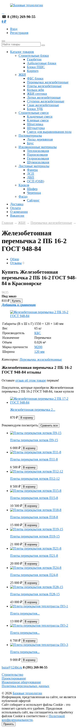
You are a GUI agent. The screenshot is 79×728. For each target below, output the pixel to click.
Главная (7, 223)
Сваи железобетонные (43, 105)
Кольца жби (35, 90)
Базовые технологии (27, 693)
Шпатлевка (35, 124)
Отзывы (16, 263)
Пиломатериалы (30, 135)
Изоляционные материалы (38, 147)
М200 (38, 347)
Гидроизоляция (38, 158)
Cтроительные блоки (34, 55)
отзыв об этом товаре (30, 380)
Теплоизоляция (38, 151)
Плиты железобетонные (44, 86)
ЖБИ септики (37, 93)
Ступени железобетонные (45, 101)
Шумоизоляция (38, 162)
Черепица (34, 192)
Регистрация (19, 32)
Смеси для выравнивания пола (49, 132)
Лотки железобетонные (44, 97)
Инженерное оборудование (21, 682)
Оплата (15, 208)
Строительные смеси (34, 112)
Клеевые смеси (38, 120)
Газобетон (34, 59)
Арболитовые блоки (41, 63)
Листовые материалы (34, 166)
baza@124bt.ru (12, 667)
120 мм (39, 351)
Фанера (32, 170)
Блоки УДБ (35, 109)
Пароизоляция (37, 154)
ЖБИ (22, 74)
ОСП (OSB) (35, 181)
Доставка (16, 204)
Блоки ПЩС (36, 67)
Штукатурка (36, 128)
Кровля (24, 185)
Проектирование (14, 678)
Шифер (32, 189)
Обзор (14, 259)
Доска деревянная (40, 139)
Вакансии (17, 215)
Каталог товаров (22, 52)
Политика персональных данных (25, 686)
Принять (8, 724)
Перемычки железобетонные (47, 82)
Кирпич (32, 71)
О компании (19, 212)
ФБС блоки (35, 78)
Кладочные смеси (39, 116)
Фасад (23, 196)
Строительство (12, 674)
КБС (37, 333)
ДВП (30, 177)
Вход (13, 29)
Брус (30, 143)
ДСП (30, 173)
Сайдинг (33, 200)
